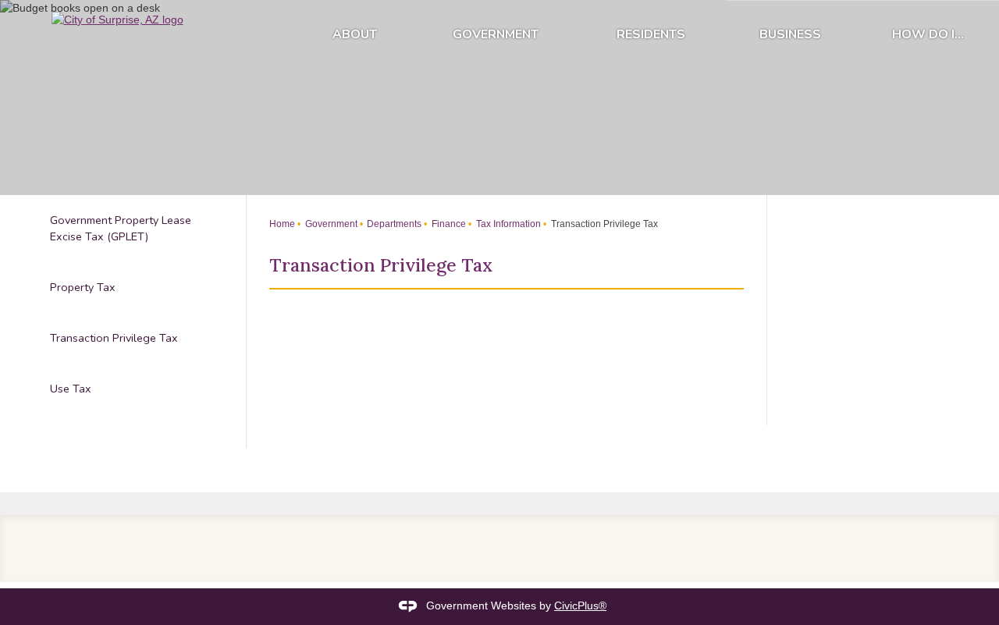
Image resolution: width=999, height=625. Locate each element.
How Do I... (928, 34)
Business (790, 34)
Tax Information (507, 224)
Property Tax (83, 287)
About (354, 34)
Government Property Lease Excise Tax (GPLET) (120, 228)
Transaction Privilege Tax (114, 338)
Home (282, 224)
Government (496, 34)
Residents (651, 34)
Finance (447, 224)
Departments (392, 224)
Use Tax (70, 388)
